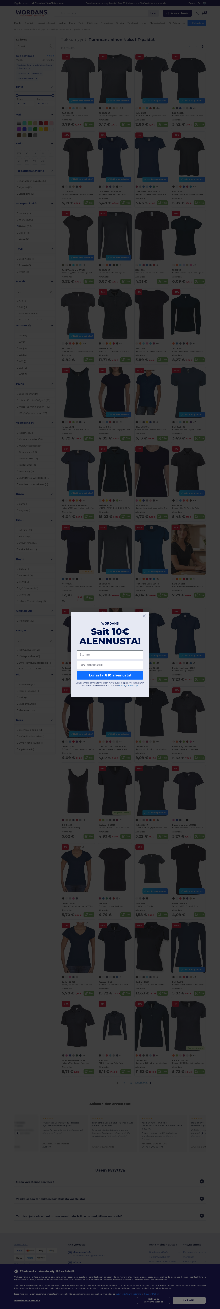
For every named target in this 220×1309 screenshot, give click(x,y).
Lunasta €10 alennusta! (110, 675)
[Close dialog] (144, 616)
